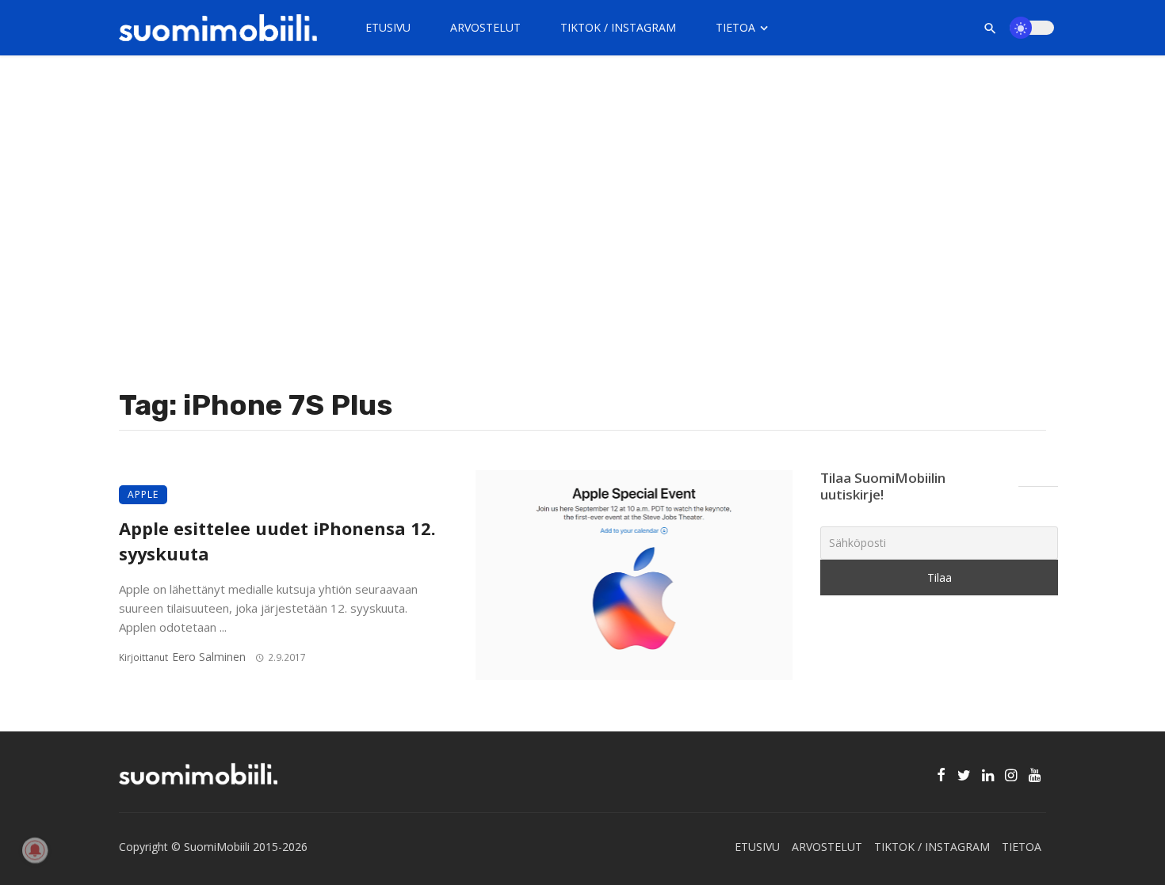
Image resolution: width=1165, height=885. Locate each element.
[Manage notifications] (35, 850)
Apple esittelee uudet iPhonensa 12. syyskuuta (277, 541)
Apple (143, 494)
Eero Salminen (209, 656)
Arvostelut (485, 27)
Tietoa (735, 27)
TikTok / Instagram (618, 27)
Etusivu (388, 27)
